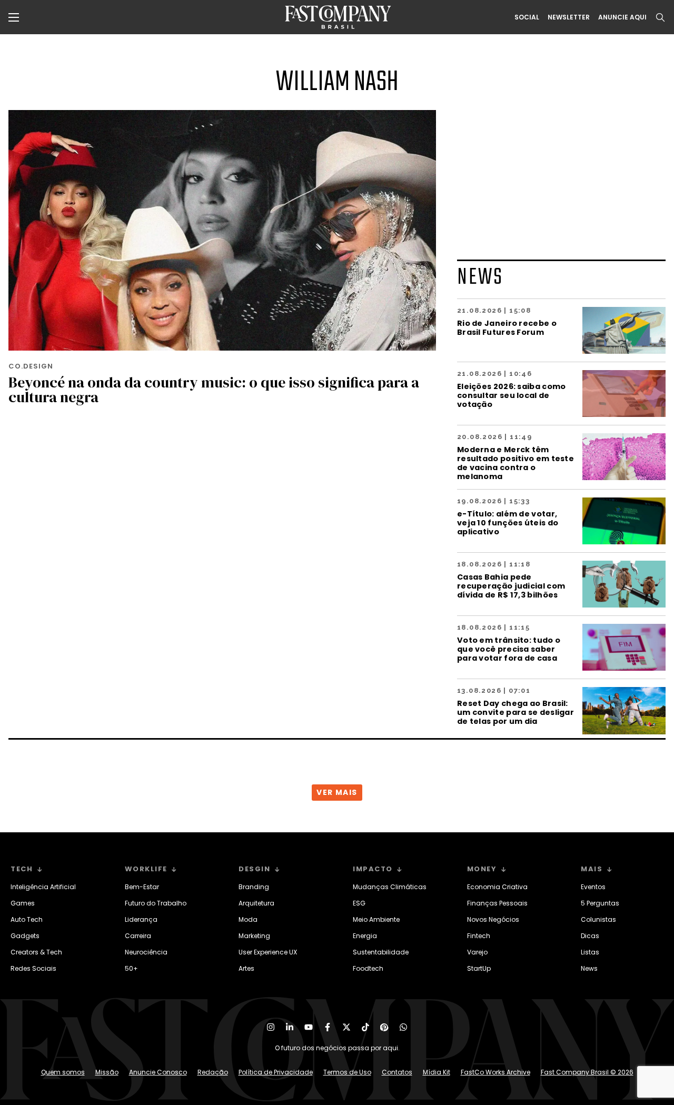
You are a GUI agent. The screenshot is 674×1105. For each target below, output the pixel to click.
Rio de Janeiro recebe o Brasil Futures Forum (507, 327)
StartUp (479, 968)
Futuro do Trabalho (155, 903)
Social (526, 17)
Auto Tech (27, 919)
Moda (248, 919)
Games (23, 903)
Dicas (590, 936)
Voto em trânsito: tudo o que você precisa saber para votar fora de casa (508, 649)
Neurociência (146, 952)
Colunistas (598, 919)
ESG (359, 903)
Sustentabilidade (381, 952)
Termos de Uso (347, 1072)
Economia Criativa (497, 887)
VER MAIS (336, 792)
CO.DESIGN (30, 366)
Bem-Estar (142, 887)
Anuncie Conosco (158, 1072)
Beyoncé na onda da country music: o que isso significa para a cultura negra (213, 389)
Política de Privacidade (276, 1072)
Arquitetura (256, 903)
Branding (254, 887)
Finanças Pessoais (497, 903)
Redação (212, 1072)
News (589, 968)
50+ (131, 968)
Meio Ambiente (376, 919)
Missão (106, 1072)
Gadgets (25, 936)
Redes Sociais (33, 968)
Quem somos (63, 1072)
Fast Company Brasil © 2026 (587, 1072)
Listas (590, 952)
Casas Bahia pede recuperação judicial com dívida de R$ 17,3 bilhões (511, 586)
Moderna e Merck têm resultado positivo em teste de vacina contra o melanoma (515, 462)
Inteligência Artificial (43, 887)
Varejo (477, 952)
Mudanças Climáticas (390, 887)
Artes (246, 968)
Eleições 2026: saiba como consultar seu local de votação (511, 395)
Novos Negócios (493, 919)
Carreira (138, 936)
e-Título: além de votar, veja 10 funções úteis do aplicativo (507, 522)
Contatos (397, 1072)
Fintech (478, 936)
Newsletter (569, 17)
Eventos (593, 887)
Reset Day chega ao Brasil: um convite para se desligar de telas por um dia (515, 712)
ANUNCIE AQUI (622, 17)
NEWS (480, 278)
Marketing (254, 936)
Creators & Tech (36, 952)
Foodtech (368, 968)
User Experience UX (268, 952)
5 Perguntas (600, 903)
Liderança (141, 919)
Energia (365, 936)
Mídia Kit (436, 1072)
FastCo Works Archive (495, 1072)
